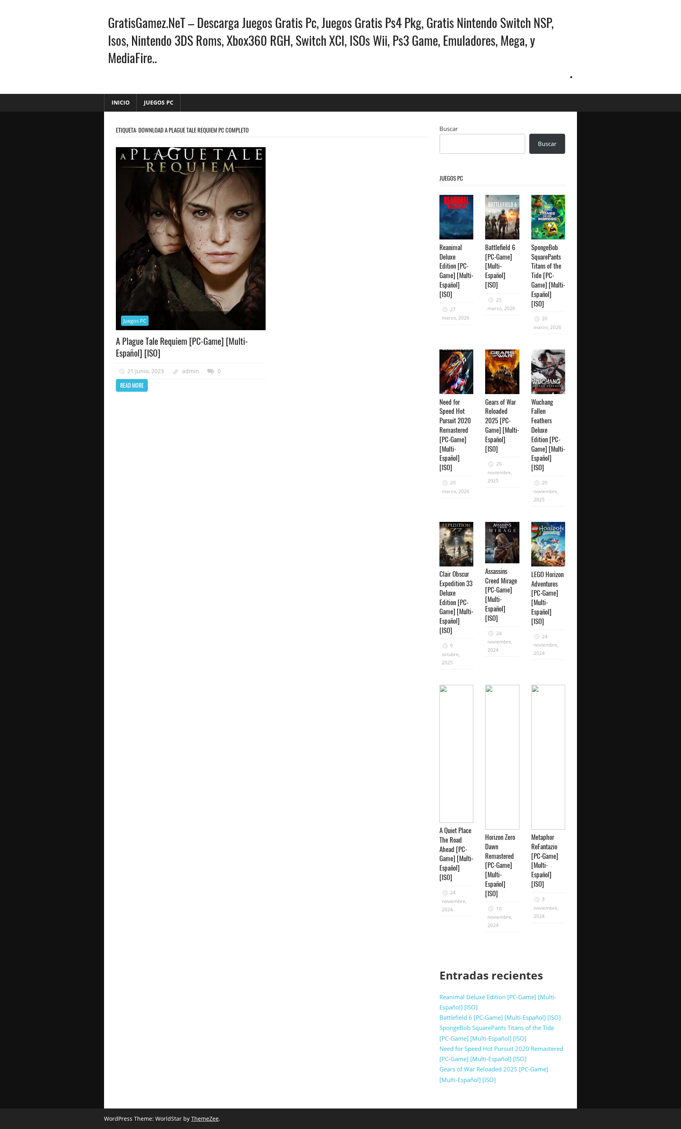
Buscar (448, 129)
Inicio (121, 102)
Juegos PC (158, 102)
